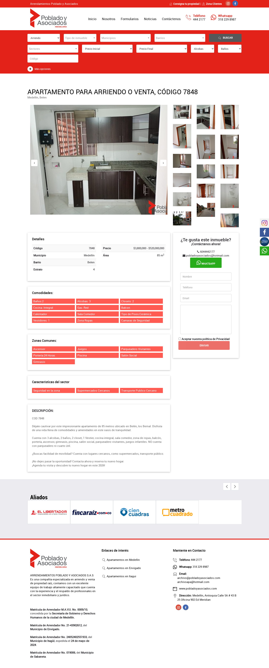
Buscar (228, 37)
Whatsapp (208, 263)
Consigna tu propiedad (186, 3)
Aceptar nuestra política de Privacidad (206, 339)
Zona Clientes (214, 3)
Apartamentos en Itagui (121, 576)
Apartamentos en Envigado (123, 568)
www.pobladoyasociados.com (198, 588)
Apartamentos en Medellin (123, 560)
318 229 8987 (227, 19)
